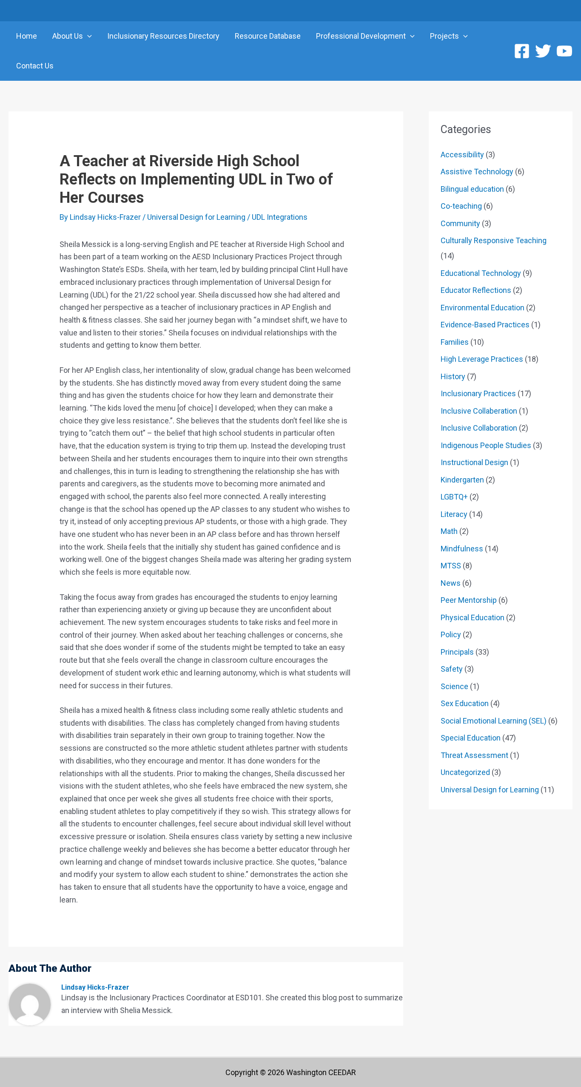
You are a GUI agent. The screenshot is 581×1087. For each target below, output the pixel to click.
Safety (452, 668)
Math (449, 531)
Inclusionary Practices (478, 393)
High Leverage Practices (482, 359)
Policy (451, 634)
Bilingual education (472, 188)
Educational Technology (481, 273)
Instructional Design (474, 462)
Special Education (471, 737)
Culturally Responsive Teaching (494, 240)
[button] (87, 36)
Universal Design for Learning (196, 217)
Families (455, 342)
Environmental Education (482, 307)
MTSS (451, 565)
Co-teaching (461, 206)
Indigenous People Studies (486, 445)
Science (454, 686)
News (451, 583)
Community (460, 223)
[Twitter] (543, 51)
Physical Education (472, 617)
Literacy (454, 514)
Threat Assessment (474, 755)
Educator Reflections (476, 290)
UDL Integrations (280, 217)
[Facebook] (522, 51)
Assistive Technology (477, 171)
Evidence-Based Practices (485, 324)
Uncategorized (465, 772)
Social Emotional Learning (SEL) (494, 720)
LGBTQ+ (454, 496)
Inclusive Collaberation (479, 410)
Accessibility (462, 154)
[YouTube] (564, 51)
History (453, 376)
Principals (457, 651)
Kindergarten (462, 479)
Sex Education (465, 703)
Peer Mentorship (469, 600)
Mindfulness (462, 548)
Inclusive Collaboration (479, 427)
